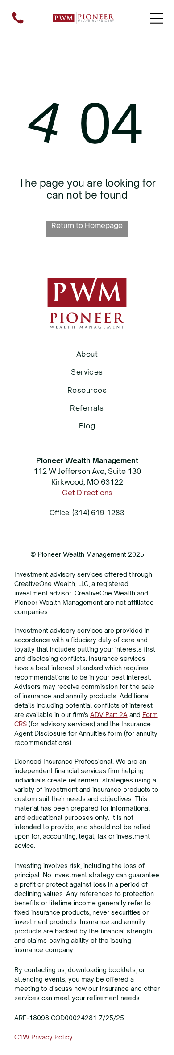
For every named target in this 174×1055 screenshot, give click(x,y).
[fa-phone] (18, 22)
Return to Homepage (87, 225)
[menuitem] (87, 354)
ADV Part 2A (109, 714)
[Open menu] (156, 18)
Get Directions (87, 492)
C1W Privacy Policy (43, 1037)
